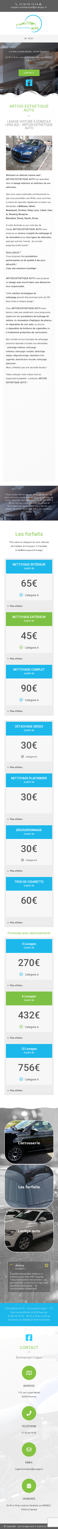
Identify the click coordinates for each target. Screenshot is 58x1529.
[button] (29, 73)
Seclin (27, 218)
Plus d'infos (16, 606)
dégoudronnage (21, 355)
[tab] (29, 606)
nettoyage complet (24, 351)
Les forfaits (29, 1187)
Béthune (23, 206)
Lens (36, 210)
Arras (35, 218)
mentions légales (45, 1526)
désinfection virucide (26, 359)
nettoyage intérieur (16, 347)
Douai (20, 218)
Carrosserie (29, 1143)
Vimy (30, 210)
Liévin (43, 210)
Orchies (22, 210)
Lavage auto (29, 1231)
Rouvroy (13, 214)
